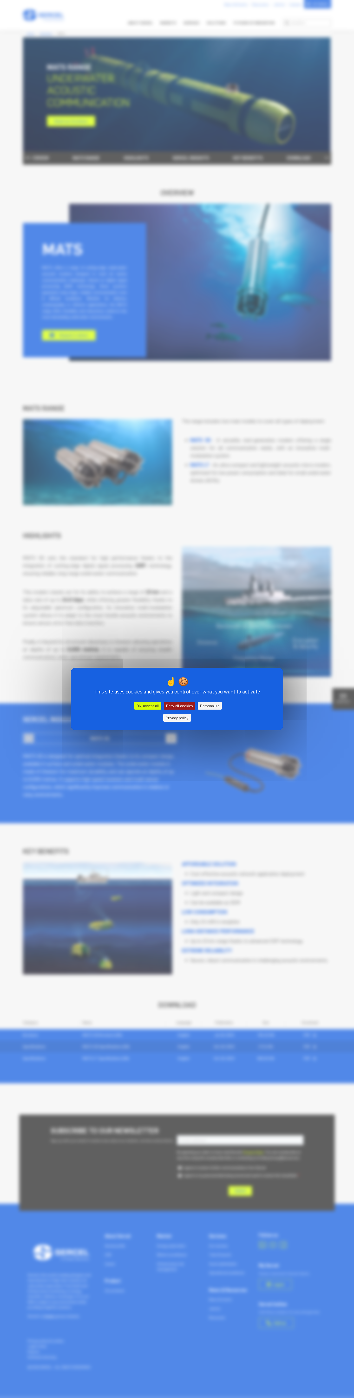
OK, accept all (148, 705)
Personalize (209, 705)
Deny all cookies (179, 705)
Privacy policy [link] (177, 717)
